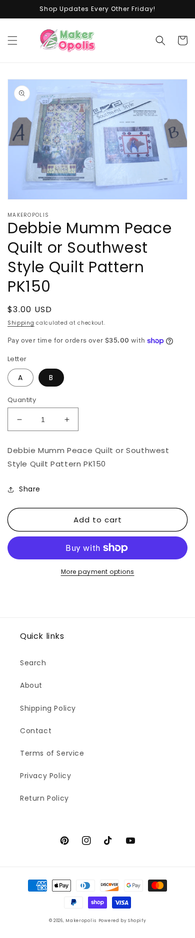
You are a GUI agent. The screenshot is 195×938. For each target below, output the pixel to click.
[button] (13, 40)
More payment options (97, 571)
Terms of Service (52, 753)
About (31, 685)
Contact (36, 731)
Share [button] (29, 489)
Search (33, 663)
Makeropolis (81, 921)
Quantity (22, 400)
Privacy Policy (45, 776)
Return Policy (44, 798)
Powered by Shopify (122, 921)
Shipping (21, 323)
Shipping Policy (48, 708)
